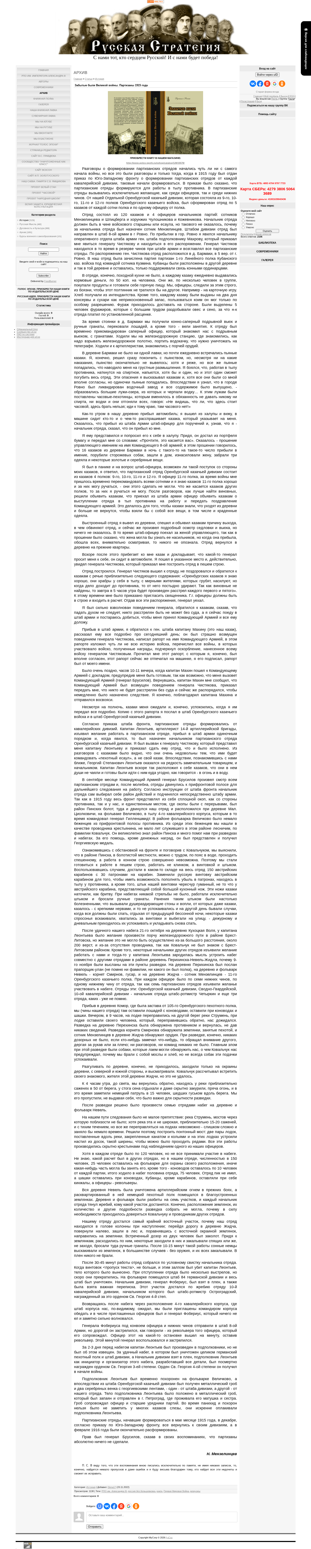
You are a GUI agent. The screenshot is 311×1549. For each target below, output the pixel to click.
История (24, 220)
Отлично (250, 214)
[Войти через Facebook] (114, 1506)
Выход (284, 96)
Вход (259, 101)
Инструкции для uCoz (28, 337)
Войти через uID (267, 74)
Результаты (247, 234)
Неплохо (250, 220)
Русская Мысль (27, 224)
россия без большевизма (141, 1491)
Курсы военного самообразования (37, 236)
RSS (291, 96)
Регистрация (248, 101)
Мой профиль (271, 96)
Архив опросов (263, 234)
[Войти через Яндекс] (121, 1506)
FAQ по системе (25, 334)
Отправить (95, 1526)
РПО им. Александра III (114, 1491)
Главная (78, 79)
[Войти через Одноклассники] (136, 1506)
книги (159, 1491)
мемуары (195, 1491)
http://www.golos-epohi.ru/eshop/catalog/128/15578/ (155, 163)
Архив (22, 232)
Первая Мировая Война (176, 1491)
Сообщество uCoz (27, 332)
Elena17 (112, 1487)
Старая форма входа (267, 91)
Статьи (88, 79)
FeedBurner (50, 281)
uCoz (170, 1537)
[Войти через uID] (99, 1506)
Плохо (249, 224)
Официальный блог (27, 329)
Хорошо (250, 217)
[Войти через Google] (128, 1506)
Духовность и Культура (31, 228)
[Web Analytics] (155, 2)
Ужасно (250, 227)
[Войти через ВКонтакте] (107, 1506)
